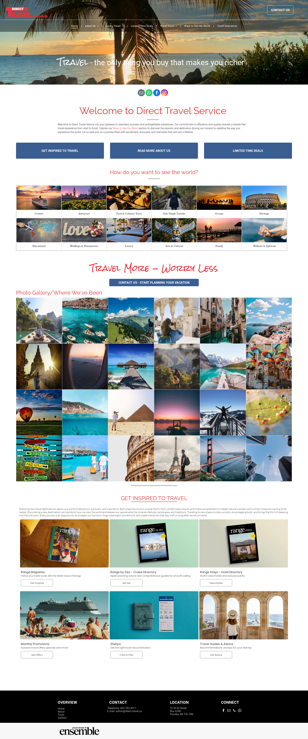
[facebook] (156, 93)
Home (61, 708)
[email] (141, 93)
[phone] (234, 711)
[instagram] (164, 93)
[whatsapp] (149, 93)
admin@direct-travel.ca (129, 711)
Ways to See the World (125, 128)
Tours (61, 714)
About (61, 711)
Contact (62, 717)
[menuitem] (75, 26)
